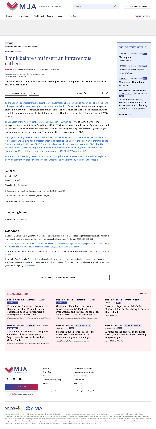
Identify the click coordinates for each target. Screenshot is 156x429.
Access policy (78, 380)
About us (46, 368)
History (45, 383)
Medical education (83, 325)
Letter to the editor (133, 300)
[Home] (34, 6)
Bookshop (62, 16)
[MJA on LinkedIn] (20, 378)
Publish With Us (142, 16)
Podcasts (50, 16)
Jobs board (77, 383)
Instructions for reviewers (83, 372)
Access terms (69, 391)
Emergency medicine (13, 46)
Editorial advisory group (52, 380)
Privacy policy (47, 391)
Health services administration (132, 91)
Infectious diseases (30, 46)
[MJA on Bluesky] (14, 378)
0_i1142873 (74, 246)
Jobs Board (73, 16)
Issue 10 (18, 51)
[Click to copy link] (107, 93)
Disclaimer (58, 391)
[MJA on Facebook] (7, 378)
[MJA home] (16, 370)
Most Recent (39, 16)
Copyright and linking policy (86, 391)
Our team (46, 376)
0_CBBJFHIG (29, 265)
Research (30, 300)
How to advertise (80, 376)
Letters (9, 43)
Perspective (80, 300)
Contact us (47, 372)
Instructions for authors (82, 368)
